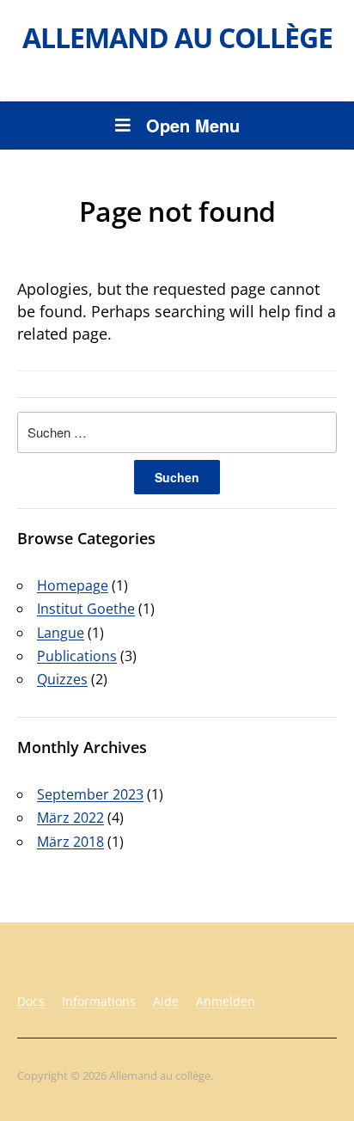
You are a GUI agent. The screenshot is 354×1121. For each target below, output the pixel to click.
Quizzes (62, 679)
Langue (60, 632)
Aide (166, 1001)
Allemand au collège (177, 37)
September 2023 (90, 794)
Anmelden (225, 1001)
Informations (99, 1001)
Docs (31, 1001)
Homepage (72, 585)
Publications (77, 655)
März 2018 (70, 841)
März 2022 (70, 817)
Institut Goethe (86, 608)
